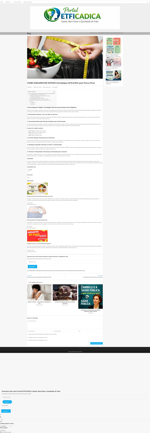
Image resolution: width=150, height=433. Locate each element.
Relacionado (33, 104)
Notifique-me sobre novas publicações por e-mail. (38, 340)
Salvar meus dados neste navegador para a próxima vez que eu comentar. (43, 334)
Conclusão (31, 101)
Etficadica (30, 87)
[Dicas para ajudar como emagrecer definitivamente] (37, 212)
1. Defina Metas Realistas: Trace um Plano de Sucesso (38, 94)
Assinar (31, 266)
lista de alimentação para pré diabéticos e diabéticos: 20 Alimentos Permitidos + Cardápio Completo (113, 55)
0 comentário (55, 87)
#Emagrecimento (32, 270)
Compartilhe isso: (34, 102)
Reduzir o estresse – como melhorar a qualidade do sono (39, 302)
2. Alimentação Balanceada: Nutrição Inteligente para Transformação (40, 95)
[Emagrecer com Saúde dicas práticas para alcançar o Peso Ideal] (37, 188)
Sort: (1, 426)
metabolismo (70, 270)
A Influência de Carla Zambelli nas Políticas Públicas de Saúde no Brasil (90, 311)
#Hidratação (38, 270)
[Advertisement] (35, 370)
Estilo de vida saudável (56, 270)
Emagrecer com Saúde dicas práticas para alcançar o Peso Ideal (40, 196)
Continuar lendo (5, 405)
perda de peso (79, 270)
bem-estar (43, 270)
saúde (84, 270)
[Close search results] (1, 422)
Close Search (2, 430)
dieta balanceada (48, 270)
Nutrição (75, 270)
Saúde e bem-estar (47, 87)
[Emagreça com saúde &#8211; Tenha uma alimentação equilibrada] (37, 235)
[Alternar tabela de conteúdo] (53, 92)
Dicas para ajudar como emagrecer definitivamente (37, 219)
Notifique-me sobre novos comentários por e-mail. (38, 337)
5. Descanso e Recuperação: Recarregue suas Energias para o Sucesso (40, 100)
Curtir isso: (33, 103)
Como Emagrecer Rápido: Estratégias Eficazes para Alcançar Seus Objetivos (42, 93)
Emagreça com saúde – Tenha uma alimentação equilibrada (39, 243)
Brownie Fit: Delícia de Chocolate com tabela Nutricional (65, 302)
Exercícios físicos (64, 270)
